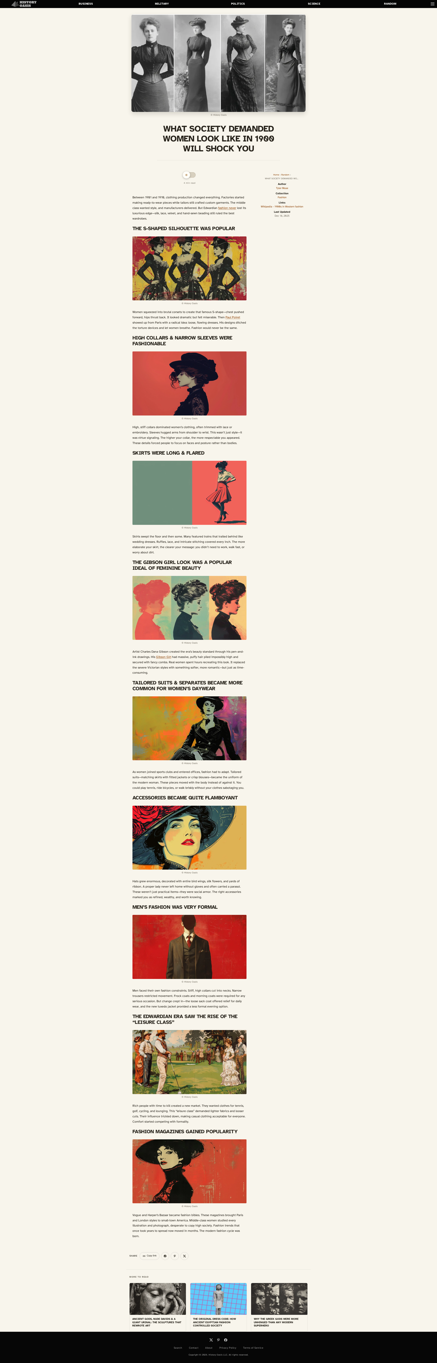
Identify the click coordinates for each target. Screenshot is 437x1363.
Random (390, 3)
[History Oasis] (24, 4)
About (209, 1348)
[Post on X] (184, 1256)
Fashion (282, 197)
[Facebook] (226, 1340)
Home (276, 175)
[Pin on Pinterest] (175, 1256)
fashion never (227, 208)
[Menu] (432, 4)
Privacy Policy (227, 1348)
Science (314, 3)
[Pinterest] (218, 1340)
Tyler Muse (282, 188)
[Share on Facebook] (165, 1256)
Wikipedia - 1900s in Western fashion (282, 206)
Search (178, 1348)
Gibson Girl (163, 657)
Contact (194, 1348)
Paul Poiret (232, 317)
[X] (211, 1340)
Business (86, 3)
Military (162, 3)
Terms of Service (253, 1348)
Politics (238, 3)
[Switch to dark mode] (189, 175)
